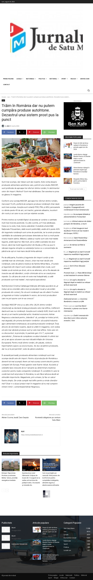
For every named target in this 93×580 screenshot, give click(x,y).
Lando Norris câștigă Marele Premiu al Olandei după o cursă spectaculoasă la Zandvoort (82, 158)
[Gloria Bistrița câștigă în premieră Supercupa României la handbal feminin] (68, 170)
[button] (88, 90)
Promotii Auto (69, 273)
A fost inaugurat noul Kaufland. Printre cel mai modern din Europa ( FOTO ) (76, 230)
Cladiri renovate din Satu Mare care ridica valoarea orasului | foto (76, 318)
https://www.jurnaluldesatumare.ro (32, 435)
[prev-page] (3, 490)
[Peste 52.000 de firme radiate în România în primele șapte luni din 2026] (68, 145)
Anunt (14, 528)
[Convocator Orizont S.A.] (6, 546)
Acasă (4, 97)
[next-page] (7, 490)
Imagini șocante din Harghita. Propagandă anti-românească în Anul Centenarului (76, 207)
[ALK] (3, 126)
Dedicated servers (70, 299)
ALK (8, 126)
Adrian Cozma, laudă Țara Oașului (15, 417)
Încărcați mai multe (76, 189)
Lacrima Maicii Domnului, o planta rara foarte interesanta (75, 308)
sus (8, 97)
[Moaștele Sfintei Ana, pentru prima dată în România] (68, 181)
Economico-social (7, 470)
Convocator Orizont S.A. (19, 544)
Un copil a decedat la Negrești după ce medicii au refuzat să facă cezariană (77, 282)
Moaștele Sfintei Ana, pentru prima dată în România (81, 181)
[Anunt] (6, 530)
